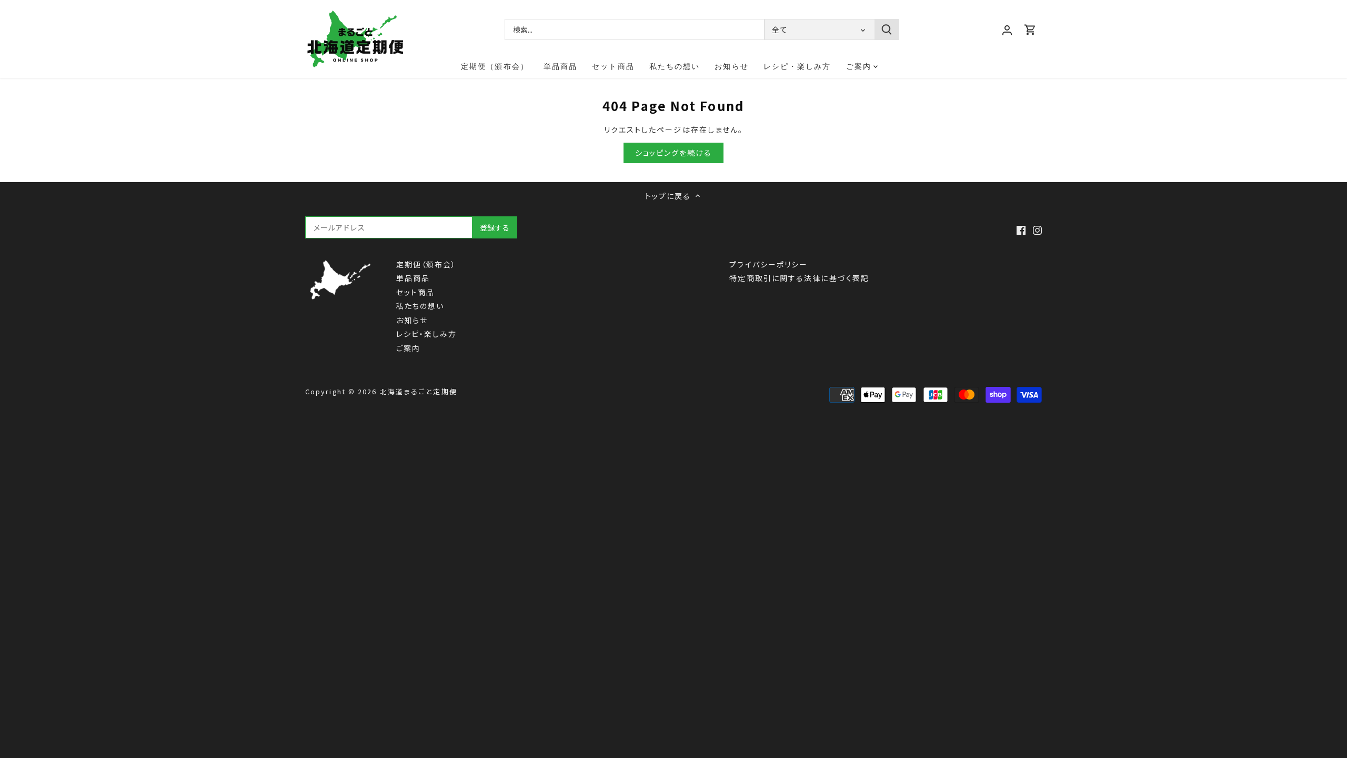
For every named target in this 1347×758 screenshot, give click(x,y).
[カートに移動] (1030, 29)
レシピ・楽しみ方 (426, 333)
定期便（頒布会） (426, 264)
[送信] (886, 29)
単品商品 (413, 278)
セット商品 (415, 292)
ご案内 (408, 348)
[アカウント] (1007, 29)
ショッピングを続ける (673, 152)
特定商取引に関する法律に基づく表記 (799, 278)
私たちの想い (420, 306)
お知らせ (412, 320)
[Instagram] (1037, 229)
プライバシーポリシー (768, 264)
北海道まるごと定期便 (418, 391)
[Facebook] (1021, 229)
